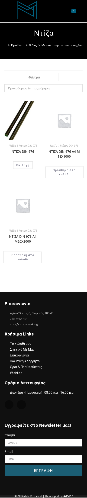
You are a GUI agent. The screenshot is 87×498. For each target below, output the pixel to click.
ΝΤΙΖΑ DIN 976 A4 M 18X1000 (64, 154)
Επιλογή (22, 165)
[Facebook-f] (21, 404)
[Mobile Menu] (80, 11)
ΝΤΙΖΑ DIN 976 (23, 151)
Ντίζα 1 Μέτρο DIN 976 (23, 145)
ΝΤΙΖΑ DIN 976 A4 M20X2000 (22, 239)
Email (9, 451)
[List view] (62, 77)
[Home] (5, 45)
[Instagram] (9, 404)
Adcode (68, 496)
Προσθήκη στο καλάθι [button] (64, 172)
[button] (27, 106)
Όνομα (10, 435)
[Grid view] (52, 77)
